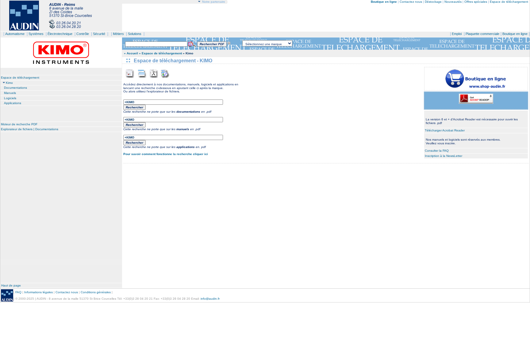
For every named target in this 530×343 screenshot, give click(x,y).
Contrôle (82, 34)
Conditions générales (96, 292)
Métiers (118, 34)
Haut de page (11, 285)
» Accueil (131, 53)
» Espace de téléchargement (160, 53)
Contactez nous (411, 1)
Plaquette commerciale (482, 34)
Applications (12, 103)
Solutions (134, 34)
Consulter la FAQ (437, 150)
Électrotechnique (60, 34)
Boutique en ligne (515, 34)
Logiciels (10, 98)
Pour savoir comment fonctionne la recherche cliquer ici (165, 154)
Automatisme (15, 34)
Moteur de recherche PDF (19, 124)
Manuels (10, 93)
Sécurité (99, 34)
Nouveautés (453, 1)
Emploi (457, 34)
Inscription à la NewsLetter (443, 156)
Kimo (9, 82)
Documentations (15, 87)
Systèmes (36, 34)
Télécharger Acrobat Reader (445, 130)
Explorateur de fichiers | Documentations (29, 129)
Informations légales (38, 292)
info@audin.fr (210, 298)
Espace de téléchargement (509, 1)
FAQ (18, 292)
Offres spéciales (476, 1)
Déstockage (433, 1)
